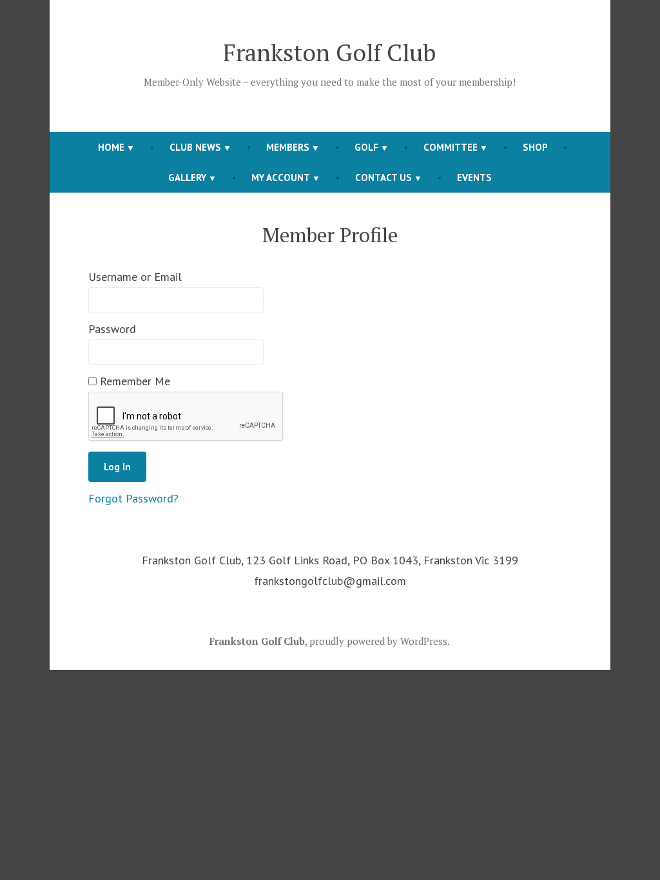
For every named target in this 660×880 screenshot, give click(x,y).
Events (474, 177)
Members (287, 147)
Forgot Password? (133, 498)
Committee (450, 147)
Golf (366, 147)
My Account (280, 177)
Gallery (187, 177)
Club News (195, 147)
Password (112, 328)
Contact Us (383, 177)
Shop (535, 147)
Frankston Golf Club (329, 52)
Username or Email (135, 276)
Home (111, 147)
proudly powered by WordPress (378, 641)
